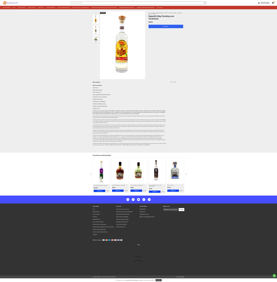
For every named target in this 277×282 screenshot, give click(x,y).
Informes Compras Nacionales (126, 7)
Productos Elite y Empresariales (80, 7)
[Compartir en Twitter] (173, 82)
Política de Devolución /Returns (122, 214)
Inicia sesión (266, 2)
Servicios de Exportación (121, 224)
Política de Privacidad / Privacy (122, 209)
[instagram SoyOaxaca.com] (127, 199)
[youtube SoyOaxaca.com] (138, 199)
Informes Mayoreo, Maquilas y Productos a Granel (104, 7)
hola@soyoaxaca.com (144, 214)
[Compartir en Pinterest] (175, 82)
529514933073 (143, 209)
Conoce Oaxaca (32, 7)
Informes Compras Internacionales (145, 7)
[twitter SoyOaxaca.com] (149, 199)
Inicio (14, 7)
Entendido (158, 280)
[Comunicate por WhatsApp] (274, 275)
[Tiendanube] (179, 277)
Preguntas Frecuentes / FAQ (122, 221)
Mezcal (166, 12)
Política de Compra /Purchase (122, 219)
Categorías (7, 7)
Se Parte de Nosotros (120, 226)
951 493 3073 (142, 211)
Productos (41, 7)
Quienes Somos (21, 7)
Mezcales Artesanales (172, 12)
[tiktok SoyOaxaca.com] (143, 199)
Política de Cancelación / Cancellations (124, 211)
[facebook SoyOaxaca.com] (133, 199)
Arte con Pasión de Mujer (63, 7)
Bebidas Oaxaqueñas (160, 12)
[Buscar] (204, 3)
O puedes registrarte (265, 3)
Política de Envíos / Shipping (122, 216)
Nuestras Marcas (50, 7)
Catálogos (159, 7)
